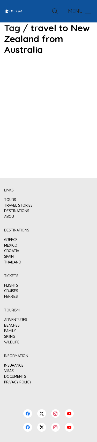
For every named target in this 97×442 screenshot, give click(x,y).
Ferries (11, 296)
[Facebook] (27, 427)
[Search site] (55, 11)
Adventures (15, 320)
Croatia (11, 251)
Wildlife (11, 342)
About (10, 216)
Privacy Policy (17, 382)
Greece (11, 240)
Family (10, 331)
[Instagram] (55, 427)
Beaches (12, 325)
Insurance (14, 365)
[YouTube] (69, 427)
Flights (11, 285)
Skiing (9, 336)
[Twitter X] (41, 427)
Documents (15, 376)
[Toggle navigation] (79, 11)
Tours (10, 200)
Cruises (11, 291)
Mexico (10, 245)
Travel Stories (18, 205)
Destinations (16, 211)
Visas (9, 371)
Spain (9, 256)
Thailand (12, 262)
